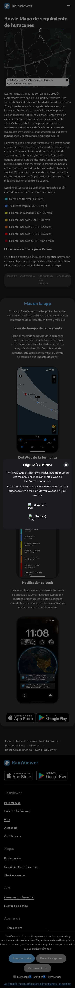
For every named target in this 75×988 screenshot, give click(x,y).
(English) (40, 516)
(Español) (40, 505)
